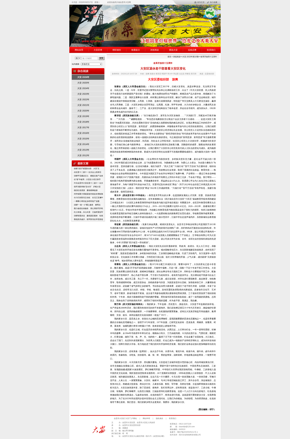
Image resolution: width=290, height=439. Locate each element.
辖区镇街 (117, 50)
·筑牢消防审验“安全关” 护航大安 (87, 187)
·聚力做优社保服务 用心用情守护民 (88, 208)
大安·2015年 (83, 138)
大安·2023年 (83, 94)
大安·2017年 (83, 127)
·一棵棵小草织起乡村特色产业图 (86, 201)
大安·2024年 (83, 88)
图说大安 (173, 50)
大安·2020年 (83, 110)
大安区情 (98, 50)
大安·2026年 (83, 77)
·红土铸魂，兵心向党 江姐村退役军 (88, 212)
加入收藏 (213, 2)
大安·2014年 (83, 144)
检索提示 (135, 50)
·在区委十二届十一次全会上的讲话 (87, 172)
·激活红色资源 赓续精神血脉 (85, 190)
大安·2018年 (83, 122)
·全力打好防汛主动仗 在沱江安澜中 (88, 198)
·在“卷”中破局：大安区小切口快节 (87, 179)
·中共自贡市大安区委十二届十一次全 (88, 183)
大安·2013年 (83, 150)
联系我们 (211, 50)
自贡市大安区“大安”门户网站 (125, 418)
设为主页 (201, 2)
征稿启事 (192, 50)
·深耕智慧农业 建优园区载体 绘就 (88, 216)
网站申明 (146, 418)
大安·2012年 (83, 155)
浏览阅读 (154, 50)
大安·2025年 (83, 82)
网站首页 (79, 50)
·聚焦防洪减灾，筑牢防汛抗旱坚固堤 (88, 219)
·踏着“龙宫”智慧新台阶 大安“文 (86, 168)
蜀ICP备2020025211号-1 (187, 432)
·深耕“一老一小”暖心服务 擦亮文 (87, 205)
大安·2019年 (83, 116)
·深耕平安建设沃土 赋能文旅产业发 (88, 176)
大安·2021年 (83, 105)
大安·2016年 (83, 133)
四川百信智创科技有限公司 (190, 435)
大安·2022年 (83, 99)
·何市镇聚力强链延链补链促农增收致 (88, 194)
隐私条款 (159, 418)
